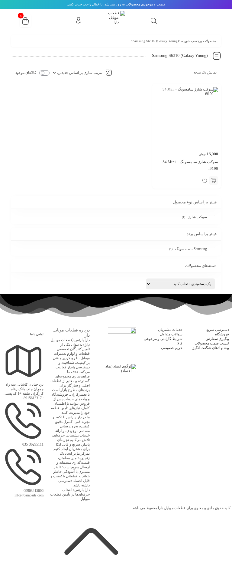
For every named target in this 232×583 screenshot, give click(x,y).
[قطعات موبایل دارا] (116, 20)
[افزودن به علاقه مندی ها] (204, 180)
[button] (213, 180)
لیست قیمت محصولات (212, 343)
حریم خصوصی (171, 348)
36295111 (33, 444)
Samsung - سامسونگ (191, 249)
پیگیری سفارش (217, 339)
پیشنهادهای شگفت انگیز (210, 348)
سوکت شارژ (197, 217)
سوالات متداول (171, 334)
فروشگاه (222, 334)
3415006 (34, 491)
